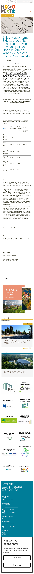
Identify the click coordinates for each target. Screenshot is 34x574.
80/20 (16, 88)
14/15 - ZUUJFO (10, 87)
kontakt (11, 1)
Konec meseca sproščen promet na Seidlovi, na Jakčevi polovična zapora (17, 342)
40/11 (10, 74)
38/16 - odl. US (18, 77)
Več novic (25, 348)
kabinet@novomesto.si (10, 523)
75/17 (15, 78)
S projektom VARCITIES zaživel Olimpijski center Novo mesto (15, 372)
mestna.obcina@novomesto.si (11, 507)
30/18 (26, 87)
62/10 (7, 74)
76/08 (18, 85)
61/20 (4, 88)
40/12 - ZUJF (16, 74)
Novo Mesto (12, 9)
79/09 (22, 85)
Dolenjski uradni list (7, 33)
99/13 (17, 75)
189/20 (27, 78)
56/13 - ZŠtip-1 (11, 75)
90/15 (12, 77)
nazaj (6, 278)
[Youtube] (9, 15)
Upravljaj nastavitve (17, 570)
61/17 (7, 78)
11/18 (16, 87)
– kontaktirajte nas (25, 1)
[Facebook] (2, 15)
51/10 (25, 85)
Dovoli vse (17, 558)
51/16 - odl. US (26, 77)
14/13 (6, 75)
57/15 (9, 77)
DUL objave (14, 33)
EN (15, 1)
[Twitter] (12, 15)
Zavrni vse (17, 565)
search (7, 1)
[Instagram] (6, 15)
